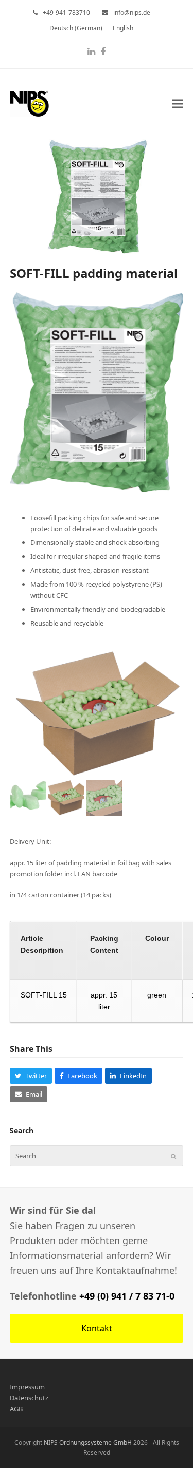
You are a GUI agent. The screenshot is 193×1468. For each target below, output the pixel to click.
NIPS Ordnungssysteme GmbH (88, 1442)
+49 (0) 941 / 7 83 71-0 (126, 1296)
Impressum (27, 1386)
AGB (16, 1409)
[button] (177, 103)
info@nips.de (131, 12)
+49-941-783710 (66, 12)
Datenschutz (29, 1397)
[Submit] (173, 1156)
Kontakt (96, 1328)
